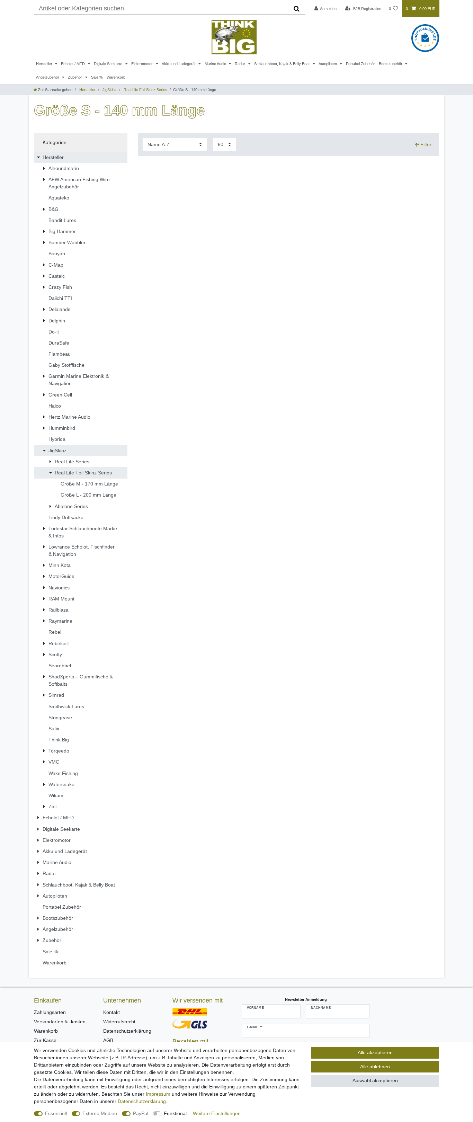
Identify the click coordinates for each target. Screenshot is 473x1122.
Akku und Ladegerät (179, 64)
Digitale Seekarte (108, 64)
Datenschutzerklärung (127, 1031)
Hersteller (44, 64)
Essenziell (56, 1113)
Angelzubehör (48, 77)
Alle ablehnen (375, 1066)
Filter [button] (425, 144)
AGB (108, 1040)
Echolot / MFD (73, 64)
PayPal (140, 1113)
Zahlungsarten (50, 1012)
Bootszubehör (391, 64)
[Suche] (296, 8)
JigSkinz (109, 90)
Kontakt (111, 1012)
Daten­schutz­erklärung (142, 1101)
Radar (240, 64)
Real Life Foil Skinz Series (145, 90)
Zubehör (75, 77)
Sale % (97, 77)
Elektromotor (142, 64)
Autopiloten (328, 64)
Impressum (158, 1094)
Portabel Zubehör (360, 64)
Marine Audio (216, 64)
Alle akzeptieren (375, 1052)
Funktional (175, 1113)
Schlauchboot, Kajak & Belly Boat (282, 64)
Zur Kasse (45, 1040)
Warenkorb (116, 77)
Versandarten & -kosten (60, 1021)
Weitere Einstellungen (217, 1113)
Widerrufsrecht (119, 1021)
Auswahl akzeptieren (375, 1080)
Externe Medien (99, 1113)
